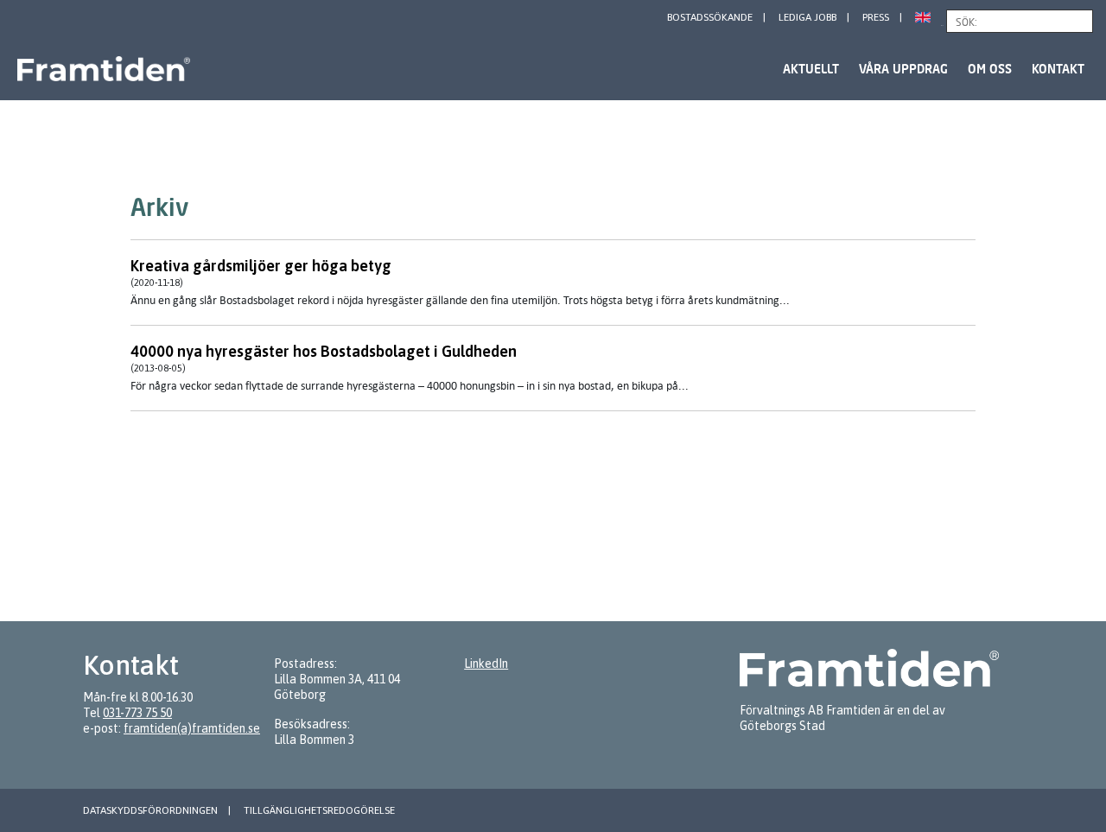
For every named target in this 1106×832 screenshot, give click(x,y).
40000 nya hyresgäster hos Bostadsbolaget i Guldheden (323, 351)
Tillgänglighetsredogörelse (319, 810)
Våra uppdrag (903, 68)
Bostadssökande (710, 17)
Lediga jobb (807, 17)
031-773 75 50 (137, 713)
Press (875, 17)
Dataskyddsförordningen (150, 810)
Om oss (990, 68)
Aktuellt (811, 68)
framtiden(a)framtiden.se (192, 728)
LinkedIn (486, 663)
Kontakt (1058, 68)
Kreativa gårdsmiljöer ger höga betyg (260, 266)
